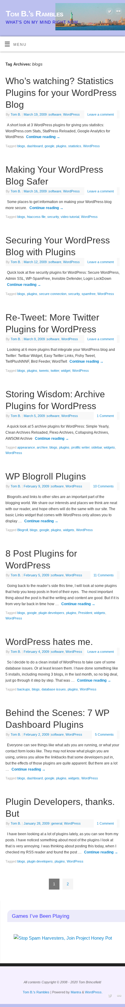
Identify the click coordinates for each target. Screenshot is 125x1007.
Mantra (76, 992)
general (56, 823)
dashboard (35, 146)
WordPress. (94, 992)
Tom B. (16, 114)
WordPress (71, 114)
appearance (26, 447)
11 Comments (103, 575)
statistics (74, 146)
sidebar (96, 447)
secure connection (52, 294)
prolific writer (80, 447)
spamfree (89, 294)
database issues (54, 689)
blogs (21, 146)
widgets (109, 447)
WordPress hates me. (49, 642)
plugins (61, 146)
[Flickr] (117, 12)
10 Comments (103, 486)
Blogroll (22, 530)
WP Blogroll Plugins (45, 476)
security (53, 217)
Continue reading (43, 137)
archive (42, 447)
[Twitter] (108, 12)
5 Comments (104, 734)
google (49, 146)
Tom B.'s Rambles (34, 13)
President (85, 613)
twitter (55, 370)
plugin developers (51, 613)
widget (65, 370)
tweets (44, 370)
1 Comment (105, 416)
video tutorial (70, 217)
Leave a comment (100, 114)
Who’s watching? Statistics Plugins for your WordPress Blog (61, 93)
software (55, 114)
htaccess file (36, 217)
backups (23, 689)
